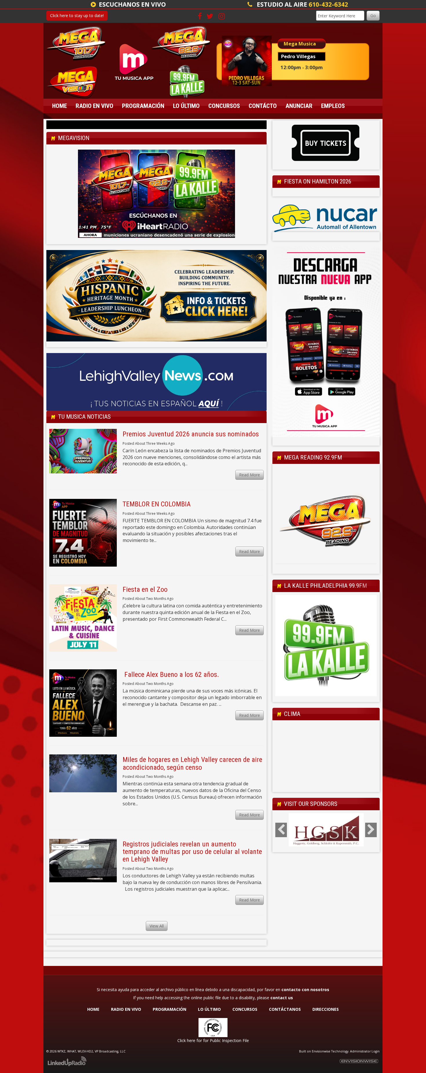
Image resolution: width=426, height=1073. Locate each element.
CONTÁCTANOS (285, 1009)
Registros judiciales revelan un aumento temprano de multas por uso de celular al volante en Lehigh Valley (192, 851)
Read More (249, 474)
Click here (186, 1040)
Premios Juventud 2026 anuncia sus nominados (191, 434)
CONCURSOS (245, 1009)
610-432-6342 (328, 4)
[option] (326, 143)
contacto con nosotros (305, 989)
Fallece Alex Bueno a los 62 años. (171, 674)
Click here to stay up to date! (77, 15)
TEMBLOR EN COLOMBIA (157, 504)
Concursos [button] (224, 105)
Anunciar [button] (298, 105)
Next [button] (371, 830)
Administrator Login (365, 1051)
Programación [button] (143, 105)
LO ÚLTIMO (209, 1009)
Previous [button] (281, 830)
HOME (93, 1009)
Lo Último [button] (186, 105)
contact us (281, 997)
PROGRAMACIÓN (169, 1009)
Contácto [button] (263, 105)
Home (59, 105)
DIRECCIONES (325, 1009)
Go (373, 15)
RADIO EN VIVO (126, 1009)
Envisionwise (321, 1051)
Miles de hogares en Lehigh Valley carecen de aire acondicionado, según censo (192, 763)
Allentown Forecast (326, 786)
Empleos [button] (333, 105)
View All (157, 926)
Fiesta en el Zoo (145, 589)
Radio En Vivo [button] (94, 105)
